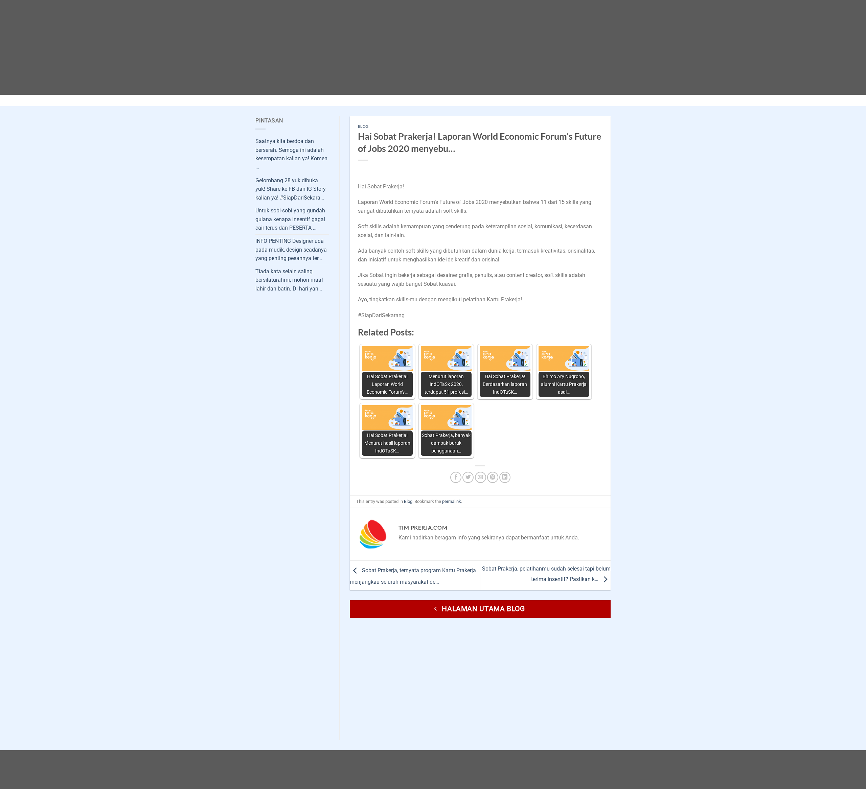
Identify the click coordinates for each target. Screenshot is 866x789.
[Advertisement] (203, 47)
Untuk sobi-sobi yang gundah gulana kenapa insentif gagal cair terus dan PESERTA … (290, 219)
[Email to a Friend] (480, 477)
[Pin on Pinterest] (492, 477)
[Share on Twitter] (468, 477)
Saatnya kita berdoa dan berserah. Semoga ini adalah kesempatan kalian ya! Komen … (291, 154)
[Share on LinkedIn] (504, 477)
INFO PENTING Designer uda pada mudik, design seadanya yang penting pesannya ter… (291, 249)
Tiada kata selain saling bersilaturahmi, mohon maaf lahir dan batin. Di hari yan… (289, 280)
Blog (363, 126)
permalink (451, 501)
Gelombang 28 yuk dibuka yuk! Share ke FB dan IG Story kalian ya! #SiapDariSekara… (290, 189)
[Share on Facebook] (455, 477)
